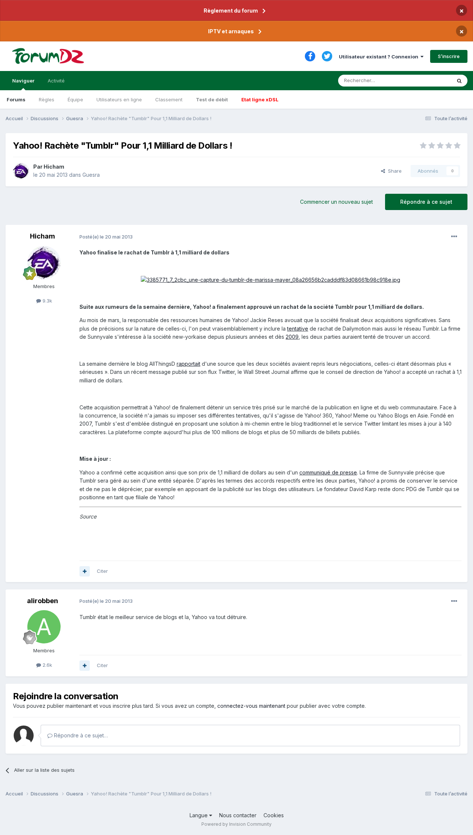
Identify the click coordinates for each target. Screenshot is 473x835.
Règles (46, 99)
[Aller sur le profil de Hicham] (21, 171)
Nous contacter (237, 815)
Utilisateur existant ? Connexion (380, 57)
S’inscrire (449, 56)
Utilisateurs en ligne (119, 99)
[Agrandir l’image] (270, 279)
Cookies (273, 815)
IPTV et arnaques (231, 31)
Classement (169, 99)
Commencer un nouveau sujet (336, 202)
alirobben (42, 601)
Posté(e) (106, 237)
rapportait (188, 364)
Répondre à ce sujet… (80, 735)
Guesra (91, 175)
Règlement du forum (231, 10)
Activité (56, 81)
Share (393, 171)
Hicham (54, 166)
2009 (292, 337)
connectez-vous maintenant (251, 706)
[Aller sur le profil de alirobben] (44, 626)
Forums (16, 99)
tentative (297, 328)
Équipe (75, 99)
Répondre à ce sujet (426, 202)
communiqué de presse (328, 472)
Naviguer (23, 81)
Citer (102, 571)
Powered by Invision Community (236, 824)
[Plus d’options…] (454, 236)
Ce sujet (432, 80)
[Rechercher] (459, 81)
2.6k (46, 665)
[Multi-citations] (84, 571)
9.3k (46, 301)
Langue (199, 815)
